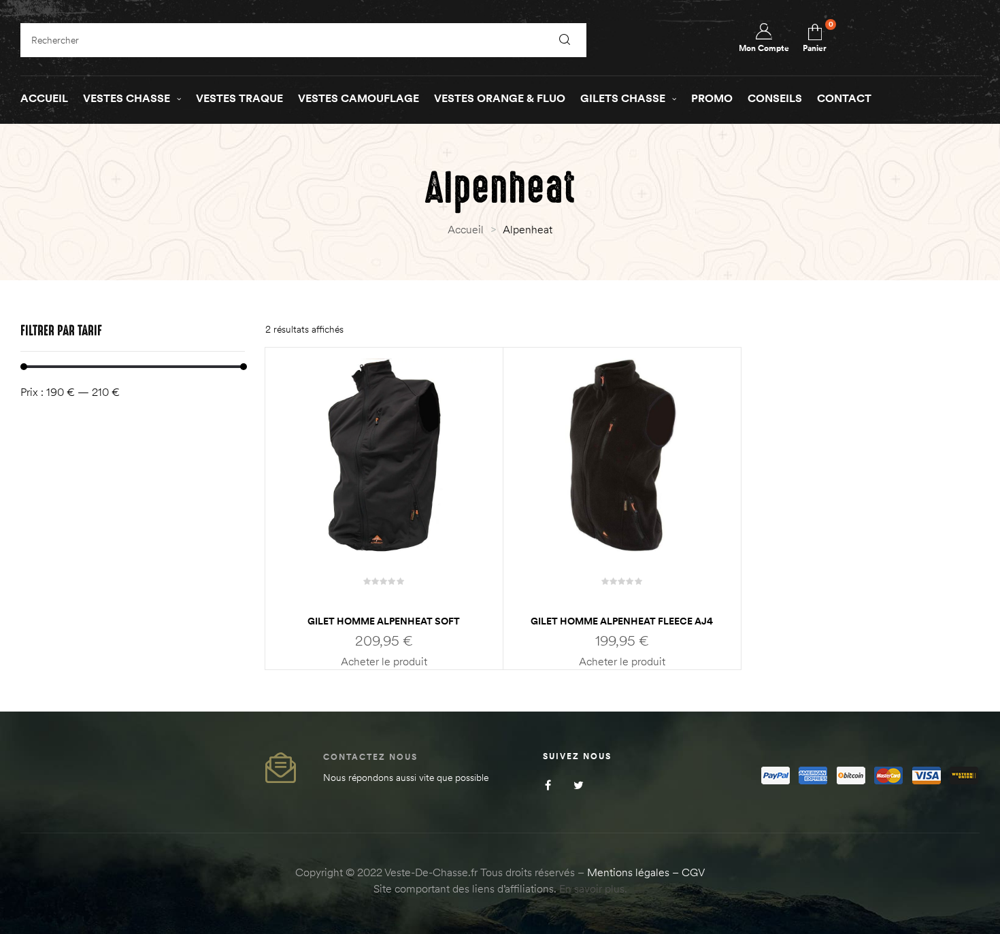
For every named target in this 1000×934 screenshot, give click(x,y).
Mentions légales (628, 872)
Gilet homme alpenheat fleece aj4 (622, 621)
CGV (693, 872)
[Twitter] (579, 785)
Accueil (466, 229)
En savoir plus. (593, 888)
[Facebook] (548, 785)
